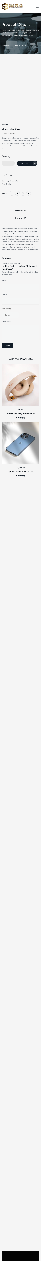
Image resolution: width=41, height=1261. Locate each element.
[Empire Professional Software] (12, 6)
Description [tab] (20, 210)
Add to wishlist (10, 133)
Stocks (8, 184)
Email (4, 295)
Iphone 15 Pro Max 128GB (21, 471)
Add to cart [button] (24, 398)
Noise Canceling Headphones (21, 413)
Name (4, 280)
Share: (4, 193)
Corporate (14, 181)
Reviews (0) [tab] (20, 218)
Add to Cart (25, 163)
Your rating (7, 309)
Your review (6, 322)
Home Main (6, 46)
